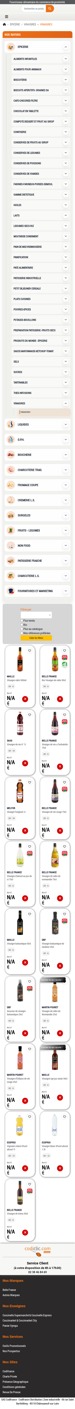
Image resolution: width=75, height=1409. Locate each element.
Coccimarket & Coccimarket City (20, 1320)
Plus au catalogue (33, 629)
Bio (25, 624)
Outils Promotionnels (14, 1346)
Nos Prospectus (11, 1351)
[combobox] (36, 615)
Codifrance (8, 1371)
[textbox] (36, 615)
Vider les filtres (36, 638)
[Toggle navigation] (8, 16)
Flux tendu (29, 620)
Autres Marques (11, 1295)
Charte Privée (10, 1376)
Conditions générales (14, 1387)
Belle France (9, 1290)
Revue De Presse (11, 1392)
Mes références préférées (36, 633)
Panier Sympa (10, 1325)
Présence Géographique (15, 1381)
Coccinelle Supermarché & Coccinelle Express (27, 1315)
